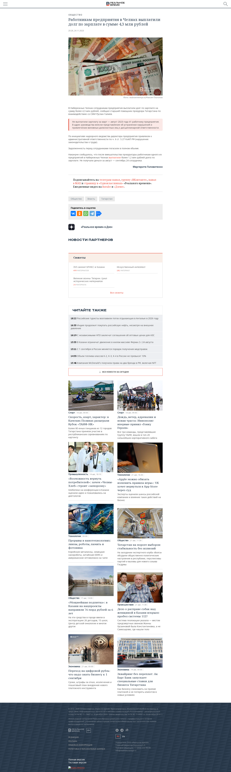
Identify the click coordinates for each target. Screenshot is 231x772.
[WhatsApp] (85, 213)
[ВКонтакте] (73, 213)
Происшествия (125, 604)
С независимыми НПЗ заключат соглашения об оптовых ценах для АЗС (112, 335)
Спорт (71, 412)
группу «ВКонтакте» (134, 179)
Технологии (74, 536)
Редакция (73, 737)
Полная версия (76, 759)
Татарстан (107, 198)
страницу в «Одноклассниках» (103, 183)
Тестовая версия (77, 762)
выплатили (115, 157)
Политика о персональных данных (86, 749)
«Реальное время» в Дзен (96, 227)
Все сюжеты (116, 292)
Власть (91, 198)
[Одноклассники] (79, 213)
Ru (118, 736)
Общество (75, 14)
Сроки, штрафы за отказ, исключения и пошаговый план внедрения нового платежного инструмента (90, 679)
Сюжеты (79, 257)
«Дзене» (119, 186)
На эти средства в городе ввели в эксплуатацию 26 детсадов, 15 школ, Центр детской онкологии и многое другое (90, 614)
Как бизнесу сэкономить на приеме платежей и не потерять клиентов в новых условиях (137, 684)
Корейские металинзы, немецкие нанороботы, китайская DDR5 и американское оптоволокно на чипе (89, 549)
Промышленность (78, 474)
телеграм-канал (109, 179)
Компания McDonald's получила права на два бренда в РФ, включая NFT (113, 362)
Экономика (74, 666)
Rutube (106, 186)
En (123, 736)
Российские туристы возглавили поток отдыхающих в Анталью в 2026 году (114, 318)
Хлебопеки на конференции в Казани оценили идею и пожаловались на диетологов (90, 487)
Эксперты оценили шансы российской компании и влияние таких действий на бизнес (139, 489)
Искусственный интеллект (131, 269)
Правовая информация (80, 745)
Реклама (72, 741)
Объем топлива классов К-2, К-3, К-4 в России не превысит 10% (108, 355)
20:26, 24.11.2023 (76, 30)
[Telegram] (92, 213)
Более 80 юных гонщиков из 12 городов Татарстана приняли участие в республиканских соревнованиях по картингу (90, 427)
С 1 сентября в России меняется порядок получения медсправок (109, 349)
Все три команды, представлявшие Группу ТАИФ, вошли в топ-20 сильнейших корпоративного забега (137, 427)
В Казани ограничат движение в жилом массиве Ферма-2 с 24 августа (112, 342)
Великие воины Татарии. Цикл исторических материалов (90, 281)
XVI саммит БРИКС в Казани (89, 269)
